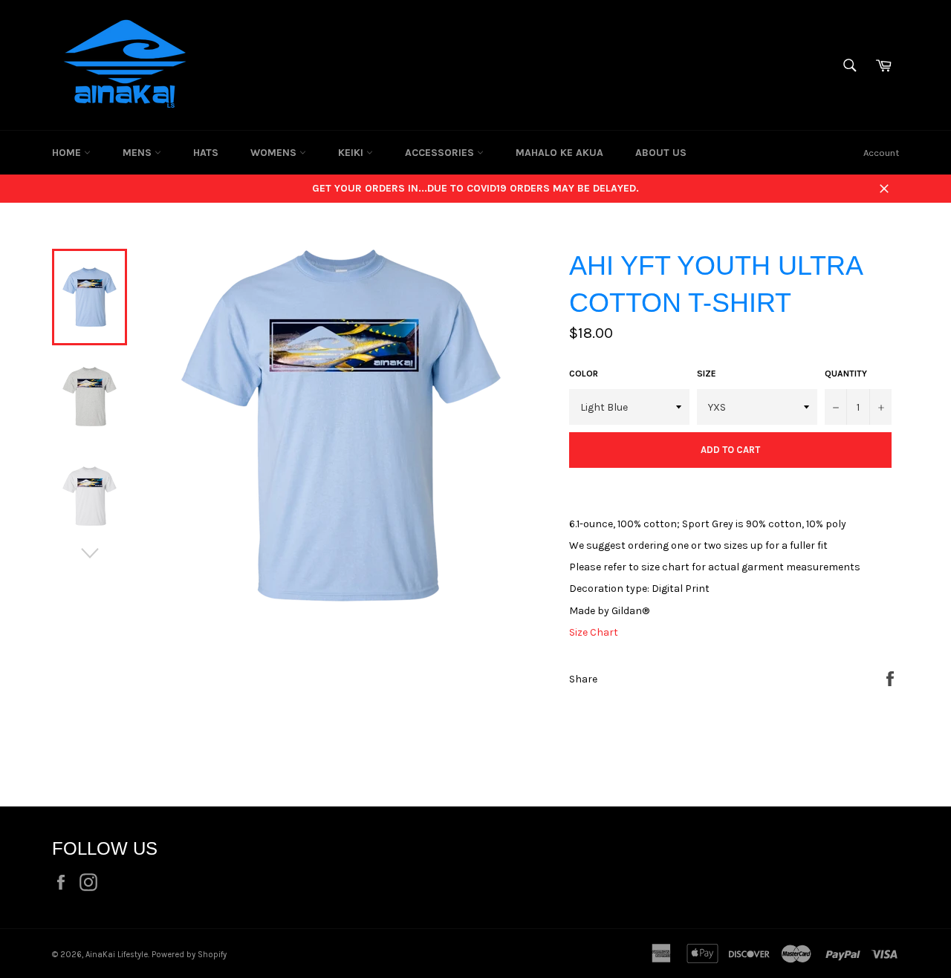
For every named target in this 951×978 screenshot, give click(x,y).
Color (583, 373)
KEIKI (352, 152)
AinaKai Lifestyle (116, 954)
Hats (205, 152)
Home (68, 152)
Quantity (846, 373)
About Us (661, 152)
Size (706, 373)
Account (881, 152)
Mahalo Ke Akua (559, 152)
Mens (139, 152)
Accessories (441, 152)
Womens (274, 152)
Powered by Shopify (189, 954)
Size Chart (593, 632)
